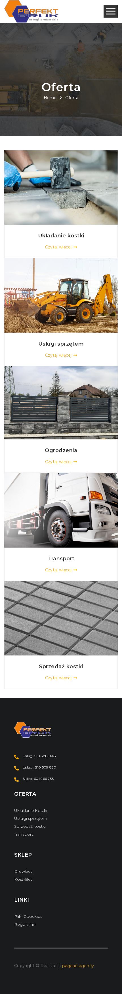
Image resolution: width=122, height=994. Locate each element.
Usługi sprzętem (30, 818)
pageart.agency (78, 965)
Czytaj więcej (58, 247)
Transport (23, 834)
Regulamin (25, 924)
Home (50, 97)
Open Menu (111, 11)
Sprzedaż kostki (30, 826)
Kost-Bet (23, 879)
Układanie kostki (30, 810)
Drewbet (23, 871)
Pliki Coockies (28, 916)
